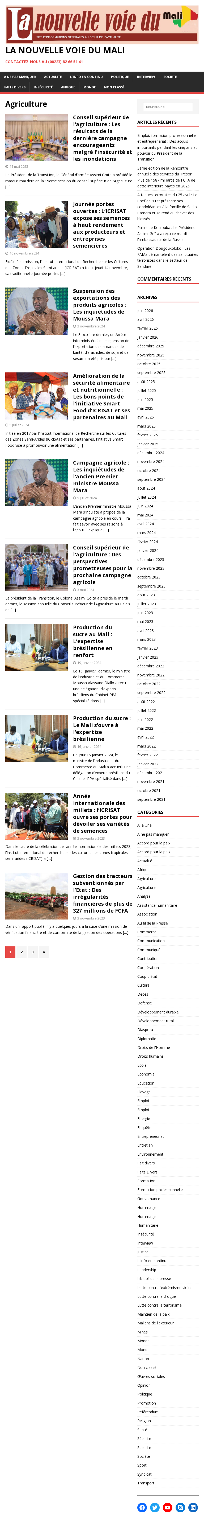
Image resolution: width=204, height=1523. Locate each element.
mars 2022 (146, 746)
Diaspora (145, 1029)
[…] (8, 186)
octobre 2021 (148, 790)
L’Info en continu (86, 77)
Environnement (150, 1154)
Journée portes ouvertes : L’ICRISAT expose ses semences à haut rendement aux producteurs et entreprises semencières (101, 224)
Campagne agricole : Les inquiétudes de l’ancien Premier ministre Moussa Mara (101, 476)
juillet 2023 (146, 603)
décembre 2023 (150, 559)
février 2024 (147, 541)
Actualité (53, 77)
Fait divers (146, 1162)
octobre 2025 (148, 363)
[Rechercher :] (168, 106)
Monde (89, 87)
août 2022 (146, 701)
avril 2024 (145, 523)
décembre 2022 (150, 665)
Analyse (144, 896)
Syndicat (144, 1474)
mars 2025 (146, 426)
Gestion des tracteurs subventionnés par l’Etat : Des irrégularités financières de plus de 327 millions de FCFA (103, 893)
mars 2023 (146, 639)
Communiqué (148, 949)
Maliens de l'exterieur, (156, 1322)
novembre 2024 (150, 461)
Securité (144, 1447)
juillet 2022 (146, 710)
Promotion (146, 1403)
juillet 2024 (146, 497)
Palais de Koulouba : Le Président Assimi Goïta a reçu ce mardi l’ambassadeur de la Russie (166, 233)
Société (170, 77)
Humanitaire (147, 1225)
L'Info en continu (151, 1260)
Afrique (68, 87)
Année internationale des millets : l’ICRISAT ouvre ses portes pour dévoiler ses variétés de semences (102, 813)
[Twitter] (155, 1507)
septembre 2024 (151, 479)
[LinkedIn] (193, 1507)
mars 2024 (146, 532)
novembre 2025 (150, 355)
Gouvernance (148, 1198)
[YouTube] (167, 1507)
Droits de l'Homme (153, 1047)
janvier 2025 (147, 443)
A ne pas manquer (20, 77)
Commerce (146, 931)
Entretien (145, 1145)
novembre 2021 (150, 781)
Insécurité (43, 87)
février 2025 (147, 434)
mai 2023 (145, 621)
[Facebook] (142, 1507)
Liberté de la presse (154, 1278)
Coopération (148, 967)
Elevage (144, 1091)
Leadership (146, 1269)
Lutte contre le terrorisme (159, 1305)
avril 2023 (145, 630)
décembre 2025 (150, 345)
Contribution (148, 958)
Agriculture (146, 878)
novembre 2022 (150, 675)
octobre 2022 (148, 683)
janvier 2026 (147, 337)
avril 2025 (145, 417)
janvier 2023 (147, 657)
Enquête (144, 1127)
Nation (143, 1358)
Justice (142, 1251)
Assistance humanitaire (157, 905)
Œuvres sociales (151, 1376)
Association (147, 914)
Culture (143, 985)
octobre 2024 (148, 470)
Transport (145, 1482)
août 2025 (146, 381)
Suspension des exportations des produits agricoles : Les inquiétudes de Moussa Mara (99, 304)
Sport (142, 1465)
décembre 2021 (150, 772)
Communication (151, 940)
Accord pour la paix (153, 842)
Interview (146, 77)
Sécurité (144, 1438)
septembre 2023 (151, 586)
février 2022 (147, 754)
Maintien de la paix (153, 1314)
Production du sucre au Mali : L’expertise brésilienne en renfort (93, 641)
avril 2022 (145, 737)
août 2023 (146, 594)
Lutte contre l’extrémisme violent (165, 1287)
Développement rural (155, 1020)
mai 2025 (145, 408)
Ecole (142, 1065)
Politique (120, 77)
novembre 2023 (150, 568)
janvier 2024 (147, 550)
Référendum (148, 1411)
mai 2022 (145, 728)
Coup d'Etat (147, 976)
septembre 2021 (151, 799)
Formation (146, 1180)
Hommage (146, 1207)
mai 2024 (145, 515)
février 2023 (147, 648)
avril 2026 (145, 319)
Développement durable (158, 1012)
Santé (142, 1429)
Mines (142, 1332)
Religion (144, 1420)
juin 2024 (145, 505)
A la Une (144, 825)
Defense (144, 1002)
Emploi (143, 1100)
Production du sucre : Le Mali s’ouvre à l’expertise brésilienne (102, 728)
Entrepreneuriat (150, 1136)
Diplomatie (146, 1038)
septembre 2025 (151, 372)
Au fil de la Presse (152, 923)
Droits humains (150, 1056)
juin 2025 (145, 399)
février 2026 (147, 328)
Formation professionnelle (160, 1189)
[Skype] (180, 1507)
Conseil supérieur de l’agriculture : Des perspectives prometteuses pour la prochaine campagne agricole (103, 565)
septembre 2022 (151, 692)
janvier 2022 (147, 763)
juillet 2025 (146, 390)
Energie (143, 1118)
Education (145, 1083)
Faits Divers (15, 87)
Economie (146, 1074)
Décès (142, 994)
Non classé (114, 87)
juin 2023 (145, 612)
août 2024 (146, 488)
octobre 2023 (148, 577)
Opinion (144, 1385)
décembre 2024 (150, 452)
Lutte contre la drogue (156, 1296)
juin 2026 (145, 310)
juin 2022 (145, 719)
